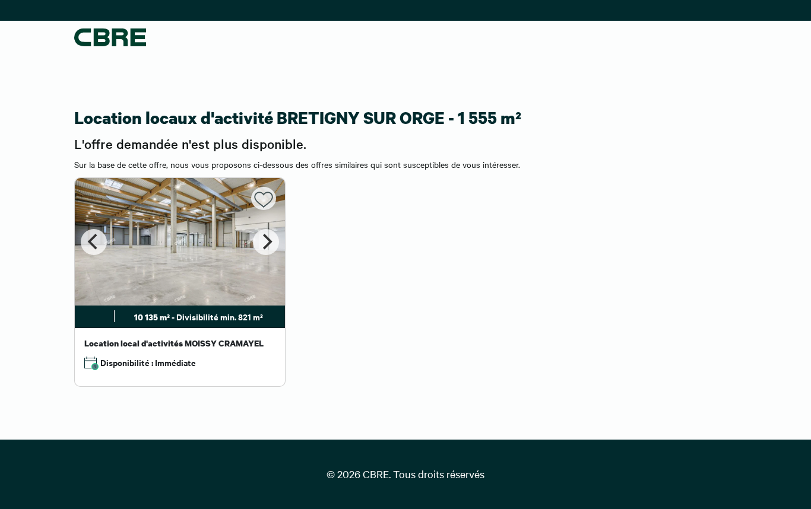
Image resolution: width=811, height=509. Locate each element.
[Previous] (94, 242)
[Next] (266, 242)
